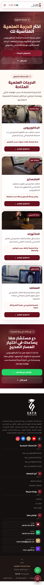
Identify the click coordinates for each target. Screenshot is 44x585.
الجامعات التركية (36, 480)
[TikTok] (39, 438)
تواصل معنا (38, 507)
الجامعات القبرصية (35, 485)
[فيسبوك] (23, 438)
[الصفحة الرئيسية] (36, 5)
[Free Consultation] (37, 578)
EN (11, 5)
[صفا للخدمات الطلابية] (32, 407)
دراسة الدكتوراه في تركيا (33, 461)
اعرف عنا (39, 503)
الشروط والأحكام (21, 578)
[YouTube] (34, 438)
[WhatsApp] (37, 570)
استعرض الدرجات (22, 53)
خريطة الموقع (7, 578)
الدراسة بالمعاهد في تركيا (33, 466)
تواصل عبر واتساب (22, 372)
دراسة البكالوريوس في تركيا (32, 453)
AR (16, 5)
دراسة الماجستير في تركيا (33, 457)
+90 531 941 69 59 (28, 525)
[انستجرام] (18, 438)
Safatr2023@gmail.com (25, 542)
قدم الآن (22, 60)
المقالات (39, 499)
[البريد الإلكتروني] (28, 438)
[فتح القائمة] (5, 5)
